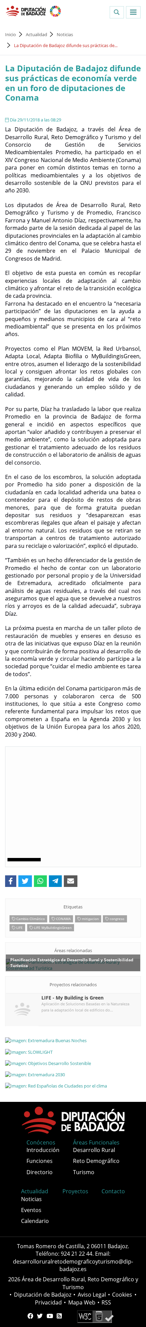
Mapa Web (81, 1302)
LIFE (19, 927)
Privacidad (48, 1302)
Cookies (122, 1294)
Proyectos (75, 1191)
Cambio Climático (30, 918)
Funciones (39, 1161)
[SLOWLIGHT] (73, 1051)
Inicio (10, 34)
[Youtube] (50, 1316)
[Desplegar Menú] (133, 12)
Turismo (83, 1172)
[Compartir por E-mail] (70, 881)
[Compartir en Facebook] (10, 881)
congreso (116, 918)
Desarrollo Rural (94, 1150)
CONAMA (63, 918)
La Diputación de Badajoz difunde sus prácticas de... (65, 45)
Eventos (31, 1210)
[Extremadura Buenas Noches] (73, 1040)
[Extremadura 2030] (73, 1074)
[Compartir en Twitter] (25, 881)
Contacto (113, 1191)
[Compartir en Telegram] (55, 881)
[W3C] (95, 1316)
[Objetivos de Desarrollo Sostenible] (55, 11)
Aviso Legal (92, 1294)
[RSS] (59, 1316)
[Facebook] (30, 1316)
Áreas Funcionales (96, 1142)
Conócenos (40, 1142)
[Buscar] (117, 12)
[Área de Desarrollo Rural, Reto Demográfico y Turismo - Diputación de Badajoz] (26, 11)
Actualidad (36, 34)
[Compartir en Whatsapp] (40, 881)
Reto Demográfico (96, 1161)
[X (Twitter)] (40, 1316)
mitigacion (90, 918)
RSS (106, 1302)
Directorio (39, 1172)
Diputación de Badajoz (42, 1294)
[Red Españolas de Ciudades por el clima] (73, 1085)
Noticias (65, 34)
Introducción (42, 1150)
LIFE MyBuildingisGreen (52, 927)
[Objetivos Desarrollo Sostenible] (73, 1063)
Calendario (35, 1221)
